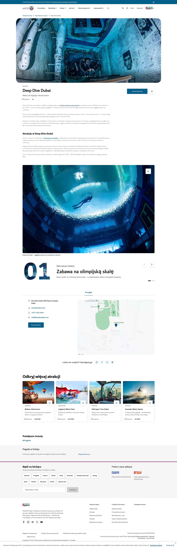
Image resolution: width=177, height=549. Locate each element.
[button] (170, 545)
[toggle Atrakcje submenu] (65, 8)
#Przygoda (27, 440)
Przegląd (88, 292)
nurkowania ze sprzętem (50, 138)
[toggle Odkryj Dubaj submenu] (56, 8)
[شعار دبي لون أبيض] (26, 505)
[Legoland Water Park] (72, 392)
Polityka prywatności (141, 536)
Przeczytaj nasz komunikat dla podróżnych (64, 2)
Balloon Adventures (32, 409)
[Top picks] (127, 8)
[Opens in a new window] (102, 362)
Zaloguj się (140, 8)
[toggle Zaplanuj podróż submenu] (103, 8)
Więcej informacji (83, 454)
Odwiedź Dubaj (27, 16)
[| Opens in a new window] (28, 522)
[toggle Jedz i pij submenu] (74, 8)
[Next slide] (82, 76)
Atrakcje (62, 8)
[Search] (123, 8)
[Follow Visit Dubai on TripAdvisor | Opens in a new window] (32, 522)
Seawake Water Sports (134, 409)
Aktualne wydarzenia (83, 8)
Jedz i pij (71, 8)
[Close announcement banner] (154, 2)
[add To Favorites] (152, 91)
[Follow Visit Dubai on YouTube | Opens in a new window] (41, 522)
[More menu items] (108, 8)
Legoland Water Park (66, 409)
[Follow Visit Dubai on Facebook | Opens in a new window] (24, 522)
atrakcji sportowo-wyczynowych (69, 105)
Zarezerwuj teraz (137, 91)
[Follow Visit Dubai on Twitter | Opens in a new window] (37, 522)
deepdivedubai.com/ (38, 308)
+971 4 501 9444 (37, 312)
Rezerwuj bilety (36, 325)
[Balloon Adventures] (38, 392)
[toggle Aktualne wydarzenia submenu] (90, 8)
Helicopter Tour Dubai (100, 409)
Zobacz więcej (30, 426)
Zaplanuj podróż (98, 8)
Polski (132, 8)
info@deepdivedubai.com (40, 317)
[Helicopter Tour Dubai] (105, 392)
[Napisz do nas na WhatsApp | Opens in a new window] (97, 362)
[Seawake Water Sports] (139, 392)
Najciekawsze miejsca (41, 16)
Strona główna (41, 8)
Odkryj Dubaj (51, 8)
